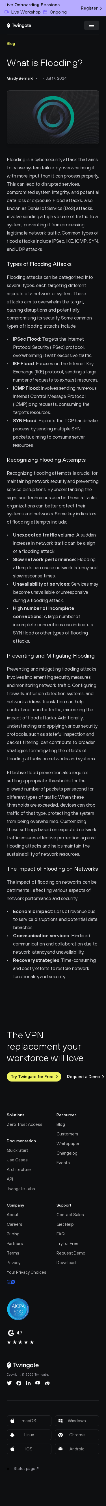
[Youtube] (37, 1383)
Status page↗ (26, 1468)
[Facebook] (18, 1383)
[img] (19, 25)
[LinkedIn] (28, 1383)
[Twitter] (9, 1383)
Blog (11, 43)
